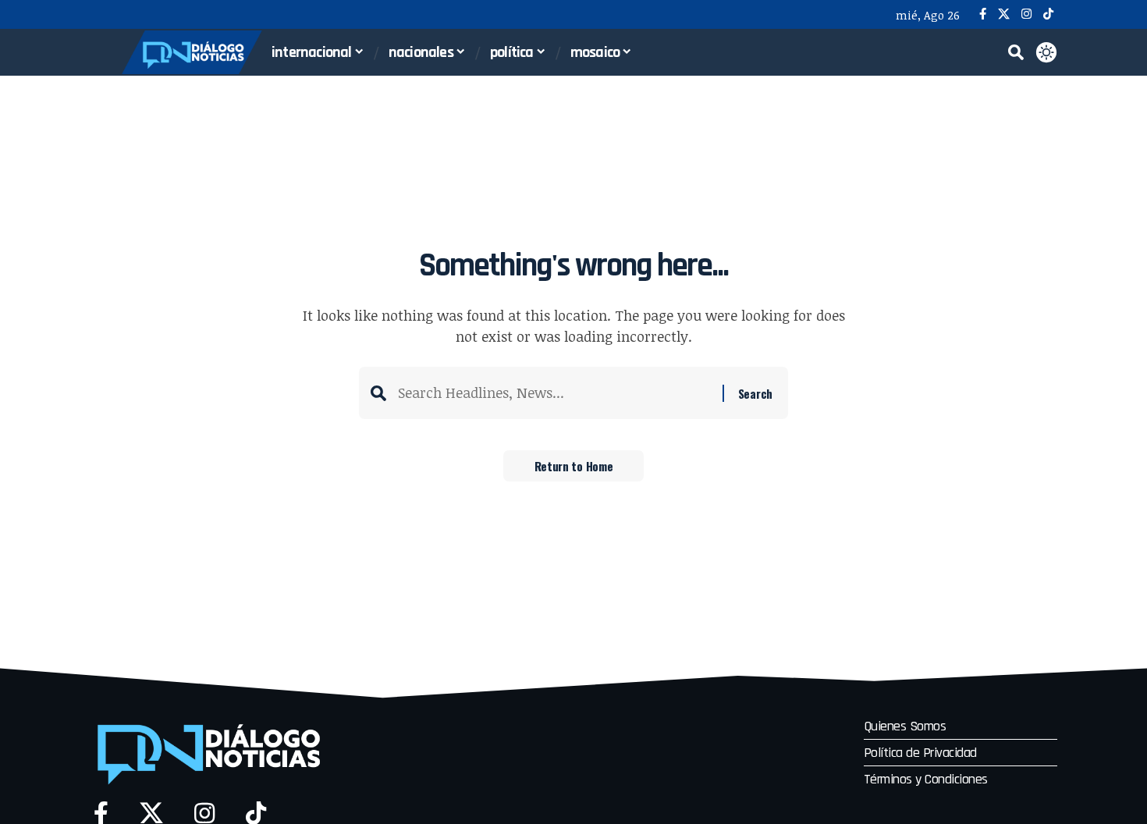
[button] (1016, 52)
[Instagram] (1026, 14)
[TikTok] (1048, 14)
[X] (1004, 14)
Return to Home (573, 465)
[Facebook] (982, 14)
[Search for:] (554, 393)
